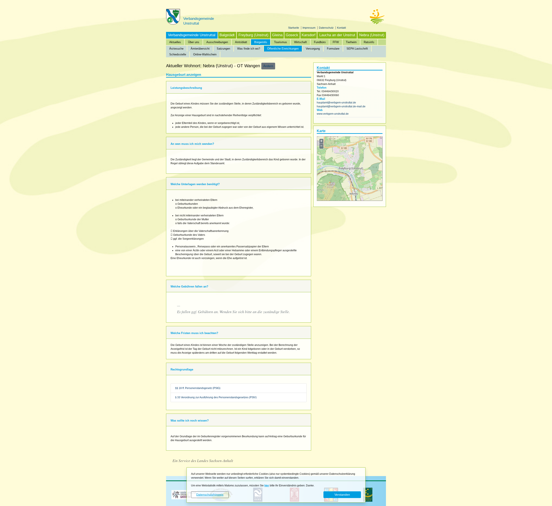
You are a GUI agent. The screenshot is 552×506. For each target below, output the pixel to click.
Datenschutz (326, 27)
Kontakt (341, 27)
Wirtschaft (300, 42)
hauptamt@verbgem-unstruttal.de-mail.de (341, 106)
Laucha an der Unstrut (337, 35)
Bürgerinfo (260, 42)
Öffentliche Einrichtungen (283, 48)
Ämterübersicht (200, 48)
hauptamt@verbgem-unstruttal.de (336, 102)
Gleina (277, 35)
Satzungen (223, 48)
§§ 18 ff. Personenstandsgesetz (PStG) (197, 388)
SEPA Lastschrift (357, 48)
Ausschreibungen (217, 42)
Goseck (292, 35)
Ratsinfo (369, 42)
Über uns (193, 42)
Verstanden (342, 494)
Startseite (294, 27)
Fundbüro (320, 42)
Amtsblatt (241, 42)
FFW (336, 42)
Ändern (268, 66)
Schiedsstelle (177, 54)
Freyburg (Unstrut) (253, 35)
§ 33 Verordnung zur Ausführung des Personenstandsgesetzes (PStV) (216, 397)
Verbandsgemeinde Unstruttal (191, 35)
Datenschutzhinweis (209, 494)
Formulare (333, 48)
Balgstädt (227, 35)
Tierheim (351, 42)
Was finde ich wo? (248, 48)
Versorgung (313, 48)
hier (266, 485)
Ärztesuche (176, 48)
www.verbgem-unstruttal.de (333, 113)
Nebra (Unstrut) (371, 35)
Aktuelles (175, 42)
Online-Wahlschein (204, 54)
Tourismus (280, 42)
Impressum (309, 27)
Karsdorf (308, 35)
